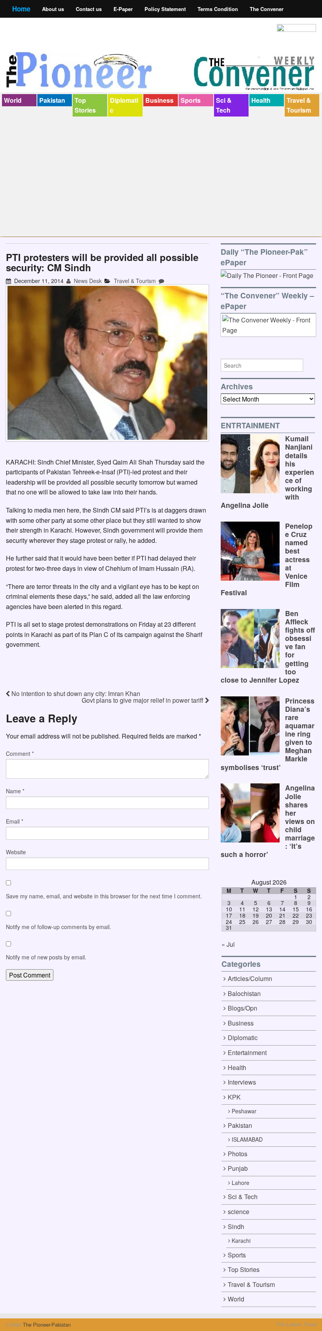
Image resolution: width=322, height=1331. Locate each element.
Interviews (242, 1082)
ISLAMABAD (247, 1139)
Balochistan (244, 993)
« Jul (228, 944)
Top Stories (85, 105)
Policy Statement (165, 9)
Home (21, 8)
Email (14, 821)
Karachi (241, 1240)
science (238, 1211)
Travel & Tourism (299, 105)
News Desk (87, 281)
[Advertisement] (161, 175)
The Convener (267, 9)
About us (53, 9)
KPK (234, 1096)
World (13, 100)
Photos (237, 1153)
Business (159, 100)
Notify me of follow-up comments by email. (58, 927)
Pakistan (52, 100)
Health (261, 100)
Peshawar (244, 1111)
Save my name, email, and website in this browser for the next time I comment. (104, 896)
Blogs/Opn (242, 1008)
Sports (191, 100)
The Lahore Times (296, 1324)
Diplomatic (124, 105)
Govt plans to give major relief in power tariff (143, 700)
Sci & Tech (224, 105)
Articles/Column (250, 978)
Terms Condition (218, 9)
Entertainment (247, 1052)
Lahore (240, 1183)
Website (16, 852)
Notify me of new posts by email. (46, 957)
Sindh (236, 1226)
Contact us (89, 9)
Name (15, 791)
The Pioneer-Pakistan (46, 1324)
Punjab (238, 1168)
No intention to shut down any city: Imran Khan (75, 693)
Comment (20, 753)
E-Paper (123, 9)
